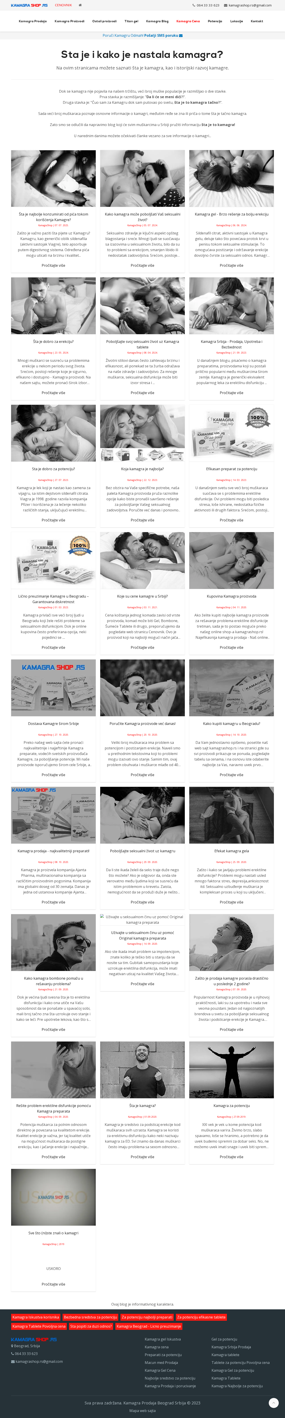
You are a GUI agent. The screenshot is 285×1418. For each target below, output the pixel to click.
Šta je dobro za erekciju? (53, 341)
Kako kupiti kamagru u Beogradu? (231, 723)
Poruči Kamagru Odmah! (140, 35)
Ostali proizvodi (104, 21)
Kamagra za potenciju (232, 1105)
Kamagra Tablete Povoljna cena (38, 1326)
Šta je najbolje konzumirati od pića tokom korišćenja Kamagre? (53, 217)
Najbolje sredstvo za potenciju (170, 1378)
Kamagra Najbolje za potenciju (237, 1385)
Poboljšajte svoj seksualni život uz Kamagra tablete (142, 344)
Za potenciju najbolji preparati (147, 1317)
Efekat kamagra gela (231, 850)
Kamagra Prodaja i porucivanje (170, 1385)
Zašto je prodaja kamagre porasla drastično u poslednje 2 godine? (231, 981)
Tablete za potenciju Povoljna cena (241, 1362)
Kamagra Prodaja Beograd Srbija (154, 1403)
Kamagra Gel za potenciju (233, 1370)
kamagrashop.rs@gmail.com (250, 5)
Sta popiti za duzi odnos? (91, 1326)
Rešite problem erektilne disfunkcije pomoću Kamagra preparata (53, 1108)
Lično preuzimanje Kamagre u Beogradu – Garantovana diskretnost (53, 599)
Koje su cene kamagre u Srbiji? (142, 596)
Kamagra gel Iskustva (163, 1339)
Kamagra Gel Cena (160, 1370)
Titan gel (131, 21)
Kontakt (257, 21)
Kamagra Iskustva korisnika (35, 1317)
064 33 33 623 (208, 5)
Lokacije (236, 21)
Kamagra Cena (188, 21)
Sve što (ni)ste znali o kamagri (53, 1233)
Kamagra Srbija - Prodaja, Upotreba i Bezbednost (231, 344)
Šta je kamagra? (142, 1105)
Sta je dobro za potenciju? (53, 468)
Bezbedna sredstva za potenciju (90, 1317)
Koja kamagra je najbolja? (142, 468)
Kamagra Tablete (226, 1378)
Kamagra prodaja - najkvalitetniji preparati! (53, 850)
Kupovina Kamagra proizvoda (231, 596)
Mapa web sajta (142, 1410)
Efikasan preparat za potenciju (231, 468)
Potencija (215, 21)
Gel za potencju (224, 1339)
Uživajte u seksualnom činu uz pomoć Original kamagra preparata (142, 935)
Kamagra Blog (157, 21)
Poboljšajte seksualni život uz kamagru (142, 850)
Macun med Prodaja (161, 1362)
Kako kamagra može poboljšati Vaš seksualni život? (142, 217)
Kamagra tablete (225, 1354)
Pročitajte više (53, 265)
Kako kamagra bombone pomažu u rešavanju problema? (53, 981)
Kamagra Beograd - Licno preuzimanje (149, 1326)
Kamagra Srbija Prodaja (231, 1347)
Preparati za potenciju (163, 1354)
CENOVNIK (63, 5)
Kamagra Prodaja (33, 21)
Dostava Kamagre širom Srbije (53, 723)
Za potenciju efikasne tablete (201, 1317)
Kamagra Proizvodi (69, 21)
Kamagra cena (157, 1347)
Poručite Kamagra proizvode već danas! (142, 723)
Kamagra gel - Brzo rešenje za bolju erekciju (232, 214)
